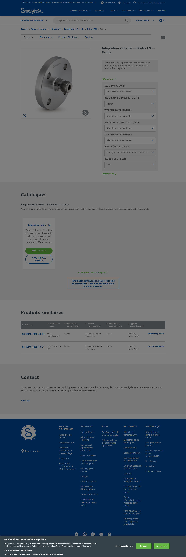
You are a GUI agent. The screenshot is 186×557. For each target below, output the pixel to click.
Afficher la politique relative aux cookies (21, 554)
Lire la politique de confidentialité (18, 550)
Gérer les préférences (124, 546)
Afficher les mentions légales (51, 554)
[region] (93, 546)
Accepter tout (161, 546)
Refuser (143, 546)
